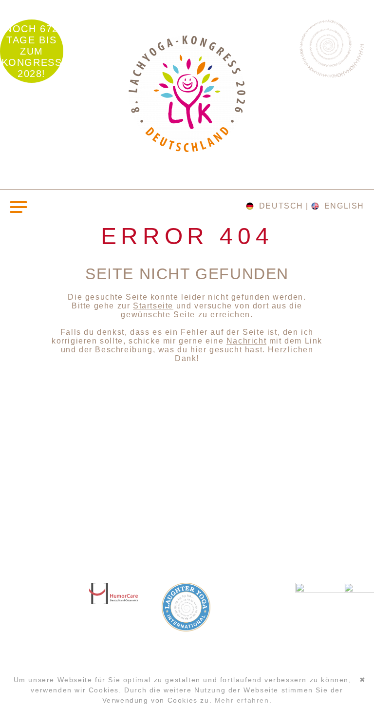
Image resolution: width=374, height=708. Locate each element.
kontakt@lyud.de (49, 638)
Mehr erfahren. (243, 700)
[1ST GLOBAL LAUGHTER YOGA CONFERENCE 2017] (186, 491)
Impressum (38, 658)
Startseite (153, 306)
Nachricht (246, 341)
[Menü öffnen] (18, 206)
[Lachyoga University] (187, 149)
